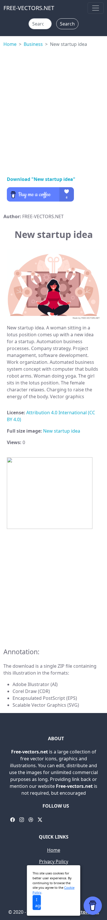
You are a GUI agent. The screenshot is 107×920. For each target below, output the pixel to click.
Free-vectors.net (80, 912)
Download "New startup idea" (41, 179)
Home (10, 44)
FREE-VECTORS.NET (28, 8)
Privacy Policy (53, 861)
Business (33, 44)
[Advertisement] (53, 110)
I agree (38, 902)
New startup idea (61, 431)
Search (67, 24)
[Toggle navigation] (96, 8)
